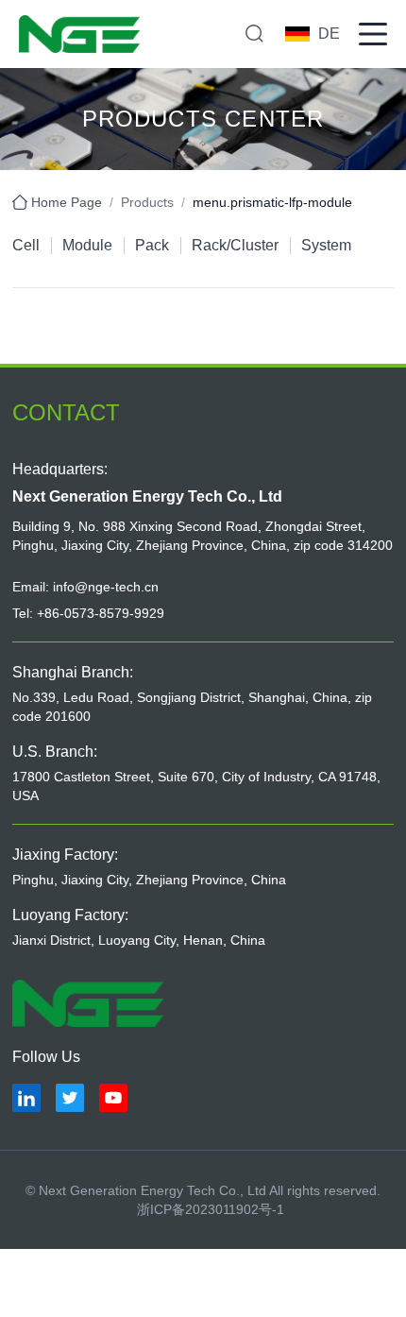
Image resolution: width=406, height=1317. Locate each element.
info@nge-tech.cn (106, 586)
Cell (26, 245)
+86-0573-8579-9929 (100, 613)
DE (329, 34)
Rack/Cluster (235, 245)
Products (147, 202)
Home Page (66, 202)
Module (87, 245)
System (326, 245)
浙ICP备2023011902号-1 (210, 1209)
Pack (152, 245)
